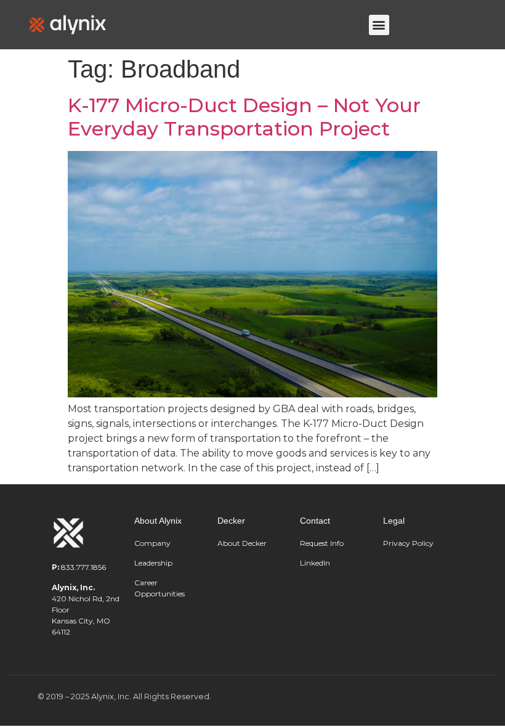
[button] (379, 25)
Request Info (322, 543)
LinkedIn (315, 562)
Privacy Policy (408, 543)
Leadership (154, 562)
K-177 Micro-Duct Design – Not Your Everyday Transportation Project (244, 116)
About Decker (242, 543)
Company (152, 543)
